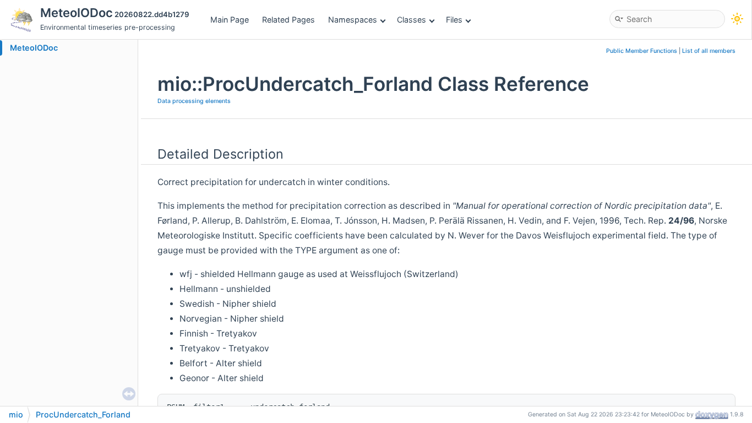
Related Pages (288, 19)
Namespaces (352, 19)
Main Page (229, 19)
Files (454, 19)
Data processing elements (194, 101)
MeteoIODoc (34, 47)
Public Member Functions (641, 51)
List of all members (708, 51)
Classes (411, 19)
